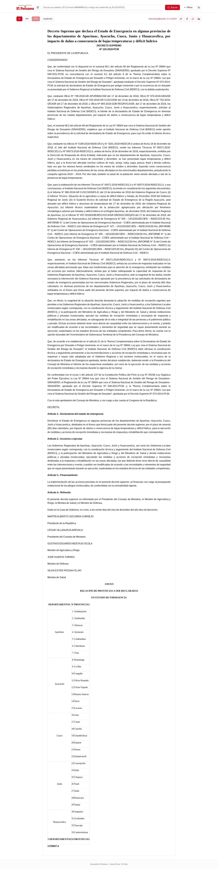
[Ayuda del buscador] (37, 7)
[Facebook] (187, 18)
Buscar (174, 7)
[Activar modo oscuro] (199, 7)
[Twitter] (181, 18)
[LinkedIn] (199, 18)
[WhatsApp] (193, 18)
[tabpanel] (109, 440)
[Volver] (19, 18)
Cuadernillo (47, 19)
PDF (27, 19)
